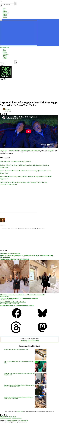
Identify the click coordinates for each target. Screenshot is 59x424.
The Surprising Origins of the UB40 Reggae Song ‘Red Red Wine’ (17, 305)
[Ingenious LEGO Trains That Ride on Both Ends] (6, 299)
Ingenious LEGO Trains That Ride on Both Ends (13, 302)
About (4, 50)
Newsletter (5, 54)
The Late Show (3, 150)
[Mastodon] (42, 332)
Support (5, 57)
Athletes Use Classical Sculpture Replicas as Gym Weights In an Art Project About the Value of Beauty (26, 255)
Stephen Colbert (14, 150)
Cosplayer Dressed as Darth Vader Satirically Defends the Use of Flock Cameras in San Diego (19, 386)
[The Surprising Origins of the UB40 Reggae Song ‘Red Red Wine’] (9, 303)
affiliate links (20, 411)
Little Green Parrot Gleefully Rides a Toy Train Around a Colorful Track (19, 298)
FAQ (4, 51)
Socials (5, 55)
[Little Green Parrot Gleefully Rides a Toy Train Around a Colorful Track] (4, 296)
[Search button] (16, 62)
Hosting (5, 52)
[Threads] (5, 114)
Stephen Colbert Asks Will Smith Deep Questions (15, 161)
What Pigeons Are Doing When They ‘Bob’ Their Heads (14, 259)
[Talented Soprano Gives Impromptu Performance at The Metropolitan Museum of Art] (29, 292)
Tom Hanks (50, 150)
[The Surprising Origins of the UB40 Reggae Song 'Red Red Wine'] (40, 372)
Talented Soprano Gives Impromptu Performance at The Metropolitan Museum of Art (22, 294)
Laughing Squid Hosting (29, 340)
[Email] (6, 114)
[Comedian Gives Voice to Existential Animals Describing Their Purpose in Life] (40, 383)
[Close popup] (1, 20)
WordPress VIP (24, 420)
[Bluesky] (3, 114)
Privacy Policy (3, 416)
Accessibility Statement (5, 418)
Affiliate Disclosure (17, 418)
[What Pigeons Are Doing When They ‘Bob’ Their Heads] (5, 257)
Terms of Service (12, 416)
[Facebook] (1, 114)
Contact (5, 58)
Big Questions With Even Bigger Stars (30, 150)
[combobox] (7, 63)
